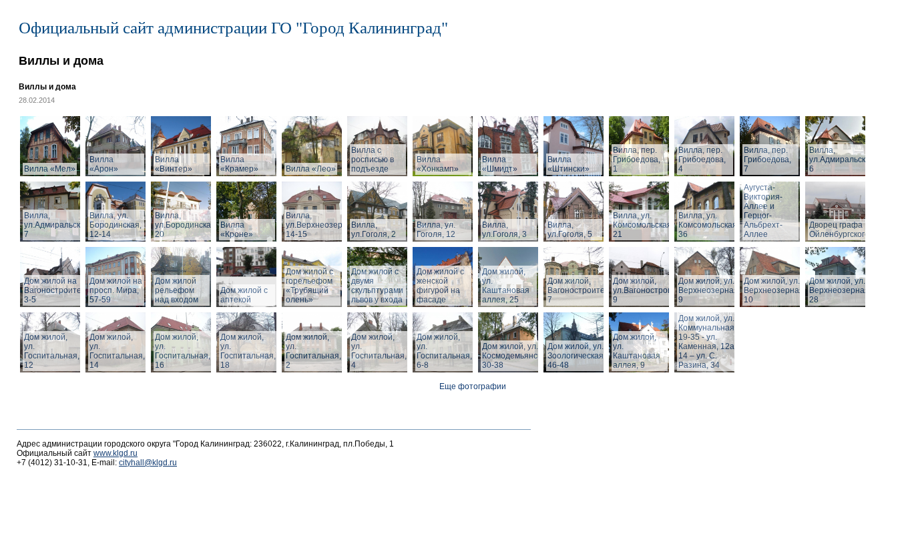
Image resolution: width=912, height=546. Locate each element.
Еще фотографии (472, 386)
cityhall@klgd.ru (148, 462)
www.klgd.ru (115, 453)
